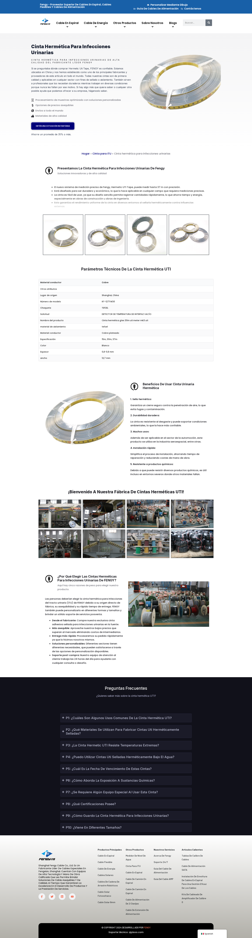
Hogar (86, 153)
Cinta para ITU (101, 153)
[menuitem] (67, 25)
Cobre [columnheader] (105, 282)
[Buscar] (208, 22)
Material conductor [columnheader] (50, 282)
